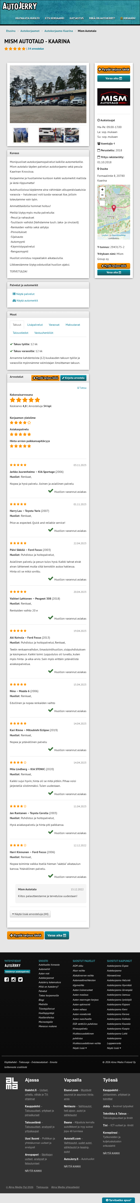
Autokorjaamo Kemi (117, 1009)
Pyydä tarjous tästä (115, 69)
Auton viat (44, 973)
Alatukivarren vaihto (83, 975)
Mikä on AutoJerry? (102, 18)
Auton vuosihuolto (82, 1019)
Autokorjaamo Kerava (118, 1014)
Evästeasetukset (40, 1062)
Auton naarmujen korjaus (86, 999)
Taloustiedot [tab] (20, 333)
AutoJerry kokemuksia (50, 982)
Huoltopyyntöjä (46, 1013)
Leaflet (105, 235)
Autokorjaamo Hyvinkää (119, 985)
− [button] (102, 195)
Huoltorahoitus (46, 1017)
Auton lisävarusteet (83, 990)
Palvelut (43, 991)
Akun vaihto (79, 970)
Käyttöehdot (10, 1062)
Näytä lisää (79, 1048)
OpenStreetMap (119, 235)
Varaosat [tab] (54, 324)
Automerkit (44, 969)
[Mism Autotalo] (48, 94)
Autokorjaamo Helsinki (119, 980)
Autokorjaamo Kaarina (58, 31)
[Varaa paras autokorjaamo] (12, 965)
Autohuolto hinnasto (49, 964)
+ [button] (102, 189)
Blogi (41, 999)
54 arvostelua (36, 49)
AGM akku (78, 965)
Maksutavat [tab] (73, 324)
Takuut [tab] (17, 324)
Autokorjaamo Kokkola (118, 1019)
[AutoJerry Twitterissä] (21, 980)
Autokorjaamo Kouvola (119, 1023)
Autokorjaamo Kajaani (118, 1004)
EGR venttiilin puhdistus (85, 1023)
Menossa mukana (48, 1026)
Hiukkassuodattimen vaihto (87, 1043)
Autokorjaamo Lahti (117, 1033)
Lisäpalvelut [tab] (35, 324)
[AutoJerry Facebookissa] (7, 980)
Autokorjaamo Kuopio (118, 1028)
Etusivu (10, 31)
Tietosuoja (24, 1062)
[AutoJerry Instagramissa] (14, 980)
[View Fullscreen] (102, 203)
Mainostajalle (46, 1021)
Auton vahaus (80, 1009)
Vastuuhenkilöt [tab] (43, 333)
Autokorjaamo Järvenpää (119, 990)
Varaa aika (112, 78)
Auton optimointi (81, 1004)
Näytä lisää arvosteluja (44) (31, 914)
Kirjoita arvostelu (74, 378)
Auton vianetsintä (82, 1014)
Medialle (43, 1004)
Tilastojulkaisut (47, 1008)
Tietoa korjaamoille (49, 995)
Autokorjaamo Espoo (117, 965)
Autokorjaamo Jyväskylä (119, 999)
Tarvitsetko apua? (119, 1200)
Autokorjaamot (30, 31)
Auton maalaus (80, 994)
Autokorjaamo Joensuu (118, 994)
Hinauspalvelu (80, 1028)
